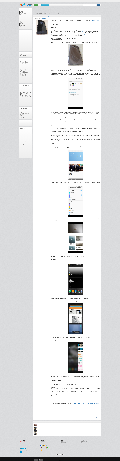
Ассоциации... (22, 111)
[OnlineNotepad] (41, 446)
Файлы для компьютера (24, 15)
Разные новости (23, 20)
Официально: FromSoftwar (24, 90)
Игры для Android (23, 16)
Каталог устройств (63, 442)
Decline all (40, 459)
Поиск (21, 26)
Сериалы (21, 22)
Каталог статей (22, 25)
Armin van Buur (22, 75)
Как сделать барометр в (24, 95)
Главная (44, 1)
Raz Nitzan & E (22, 70)
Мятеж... (21, 71)
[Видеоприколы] (43, 448)
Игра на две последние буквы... (24, 113)
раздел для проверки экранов (89, 34)
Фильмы (21, 21)
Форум (76, 1)
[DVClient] (45, 446)
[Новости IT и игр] (43, 450)
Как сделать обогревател (24, 96)
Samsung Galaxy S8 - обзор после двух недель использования (86, 403)
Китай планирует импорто (24, 87)
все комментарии (23, 124)
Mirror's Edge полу (23, 86)
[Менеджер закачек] (47, 448)
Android (60, 1)
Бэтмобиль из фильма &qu (24, 93)
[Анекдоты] (45, 448)
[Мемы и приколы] (43, 446)
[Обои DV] (45, 450)
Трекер (55, 1)
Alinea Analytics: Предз (23, 99)
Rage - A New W (22, 62)
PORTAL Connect (22, 64)
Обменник (70, 1)
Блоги (61, 443)
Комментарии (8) (23, 153)
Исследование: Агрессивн (24, 97)
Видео (65, 1)
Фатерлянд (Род (22, 74)
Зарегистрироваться (44, 4)
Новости (49, 1)
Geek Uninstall (22, 72)
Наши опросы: (23, 128)
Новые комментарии (24, 121)
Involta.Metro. (22, 63)
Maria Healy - (22, 76)
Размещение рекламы (84, 441)
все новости (22, 104)
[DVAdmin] (41, 450)
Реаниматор (62, 441)
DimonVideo (44, 18)
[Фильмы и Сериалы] (47, 450)
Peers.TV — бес (22, 61)
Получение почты (42, 441)
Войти (36, 4)
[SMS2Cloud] (47, 446)
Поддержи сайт (23, 27)
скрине (83, 31)
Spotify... (21, 73)
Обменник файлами (23, 13)
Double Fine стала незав (24, 92)
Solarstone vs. (22, 77)
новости (27, 85)
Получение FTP (42, 442)
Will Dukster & (22, 68)
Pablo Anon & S (22, 69)
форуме (25, 108)
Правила (82, 442)
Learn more (75, 458)
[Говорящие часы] (41, 448)
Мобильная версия (60, 454)
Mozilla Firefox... (22, 115)
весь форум (22, 117)
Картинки (21, 23)
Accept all (36, 459)
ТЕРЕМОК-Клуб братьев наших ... (25, 110)
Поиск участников (63, 444)
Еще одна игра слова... (23, 114)
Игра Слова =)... (22, 112)
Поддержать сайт (24, 54)
